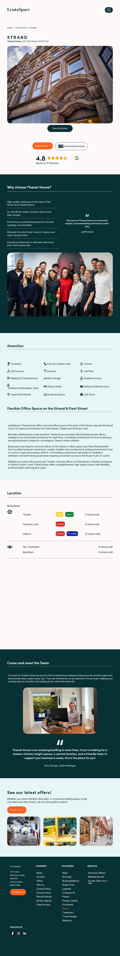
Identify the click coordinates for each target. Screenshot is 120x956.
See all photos (59, 128)
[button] (109, 10)
